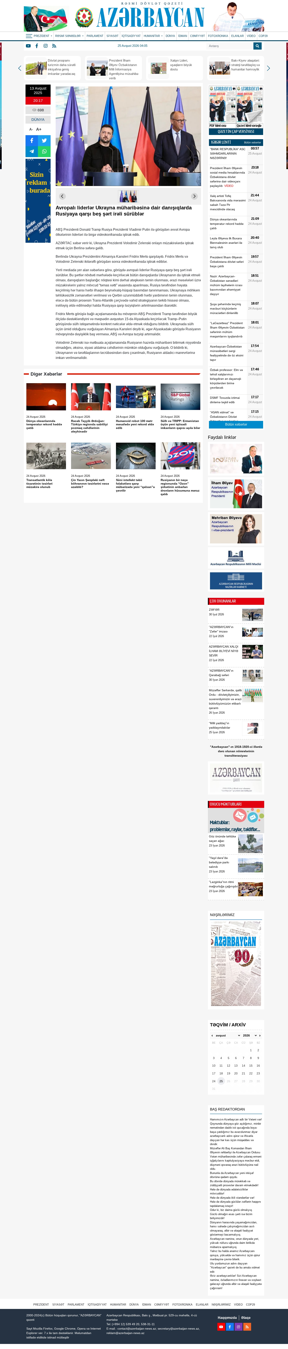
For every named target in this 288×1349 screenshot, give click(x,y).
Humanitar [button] (152, 36)
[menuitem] (128, 196)
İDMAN (182, 36)
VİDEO (251, 36)
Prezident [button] (42, 36)
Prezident (41, 1304)
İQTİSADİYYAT (131, 36)
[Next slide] (194, 196)
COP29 (263, 36)
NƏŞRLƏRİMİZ (221, 1304)
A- (31, 129)
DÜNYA (170, 36)
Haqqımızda (227, 1317)
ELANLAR (237, 36)
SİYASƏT (112, 36)
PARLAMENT (95, 36)
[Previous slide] (62, 196)
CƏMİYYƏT (197, 36)
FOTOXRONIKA (218, 36)
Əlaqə (245, 1317)
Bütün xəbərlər (252, 142)
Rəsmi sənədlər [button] (68, 36)
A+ (39, 129)
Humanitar (118, 1304)
